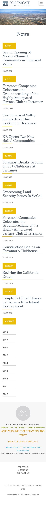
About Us (23, 470)
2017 (5, 339)
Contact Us (23, 473)
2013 (5, 370)
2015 (5, 355)
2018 (5, 331)
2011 (5, 386)
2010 (5, 394)
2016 (5, 347)
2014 (5, 363)
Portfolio (23, 467)
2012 (5, 378)
